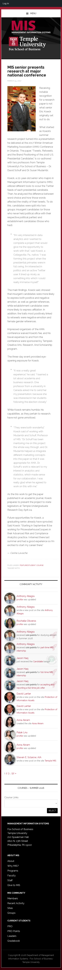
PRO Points (13, 931)
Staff (9, 880)
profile (20, 599)
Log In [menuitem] (6, 3)
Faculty (11, 875)
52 (13, 773)
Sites (10, 908)
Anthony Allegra (25, 596)
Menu (33, 13)
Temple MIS (31, 27)
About (10, 861)
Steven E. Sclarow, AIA (29, 757)
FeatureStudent (28, 565)
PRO (9, 926)
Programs (12, 870)
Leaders (11, 936)
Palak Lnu (22, 732)
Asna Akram (23, 720)
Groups (11, 912)
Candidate (38, 661)
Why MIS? (13, 865)
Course (39, 565)
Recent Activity (15, 903)
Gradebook (13, 940)
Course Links (11, 797)
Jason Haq (22, 658)
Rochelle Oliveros (26, 620)
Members (12, 898)
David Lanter (24, 693)
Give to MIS (13, 885)
